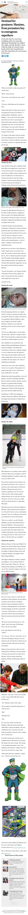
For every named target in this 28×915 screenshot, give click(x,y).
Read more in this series (14, 855)
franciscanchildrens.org (19, 847)
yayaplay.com (7, 853)
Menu (2, 2)
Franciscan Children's (12, 2)
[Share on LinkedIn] (7, 56)
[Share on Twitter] (5, 56)
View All (14, 903)
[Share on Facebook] (2, 56)
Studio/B (22, 910)
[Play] (14, 154)
